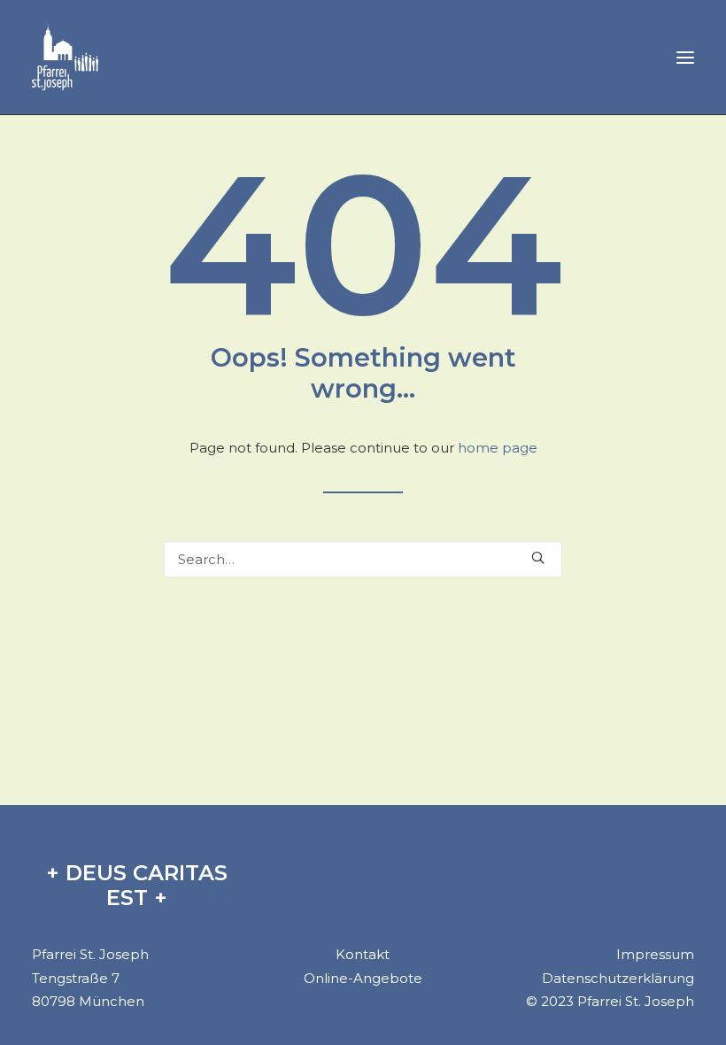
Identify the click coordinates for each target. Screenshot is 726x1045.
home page (497, 447)
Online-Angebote (363, 978)
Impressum (655, 954)
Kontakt (363, 954)
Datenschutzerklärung (618, 978)
